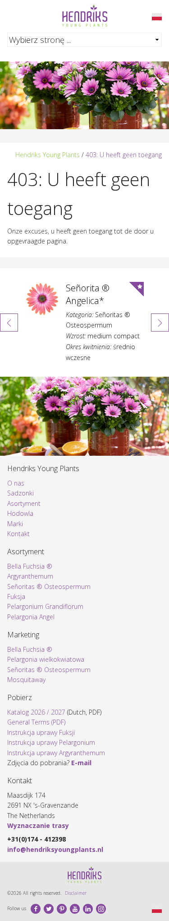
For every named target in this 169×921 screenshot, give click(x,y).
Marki (15, 523)
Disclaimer (76, 893)
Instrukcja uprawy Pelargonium (51, 742)
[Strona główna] (84, 16)
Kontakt (18, 533)
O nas (15, 483)
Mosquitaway (26, 679)
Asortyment (24, 503)
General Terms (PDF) (36, 722)
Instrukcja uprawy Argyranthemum (56, 752)
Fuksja (16, 596)
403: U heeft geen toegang (124, 154)
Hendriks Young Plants (47, 154)
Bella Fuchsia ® (29, 566)
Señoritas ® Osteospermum (49, 586)
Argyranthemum (30, 576)
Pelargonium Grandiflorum (45, 606)
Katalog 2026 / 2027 (36, 712)
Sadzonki (20, 493)
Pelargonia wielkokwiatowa (45, 659)
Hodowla (20, 513)
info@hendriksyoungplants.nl (55, 849)
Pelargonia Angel (31, 616)
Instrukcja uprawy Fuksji (41, 732)
